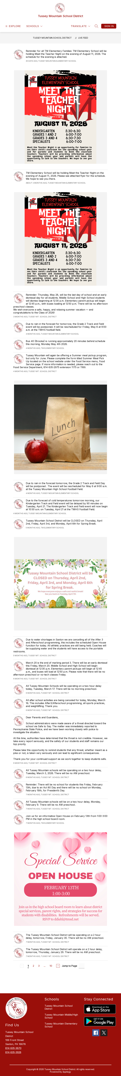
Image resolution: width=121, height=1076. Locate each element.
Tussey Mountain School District (52, 38)
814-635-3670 (13, 1048)
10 (51, 965)
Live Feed (83, 38)
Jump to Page (69, 965)
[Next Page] (58, 966)
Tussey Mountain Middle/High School (61, 1016)
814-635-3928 (13, 1052)
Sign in (109, 26)
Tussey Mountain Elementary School (61, 1025)
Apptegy (67, 1072)
